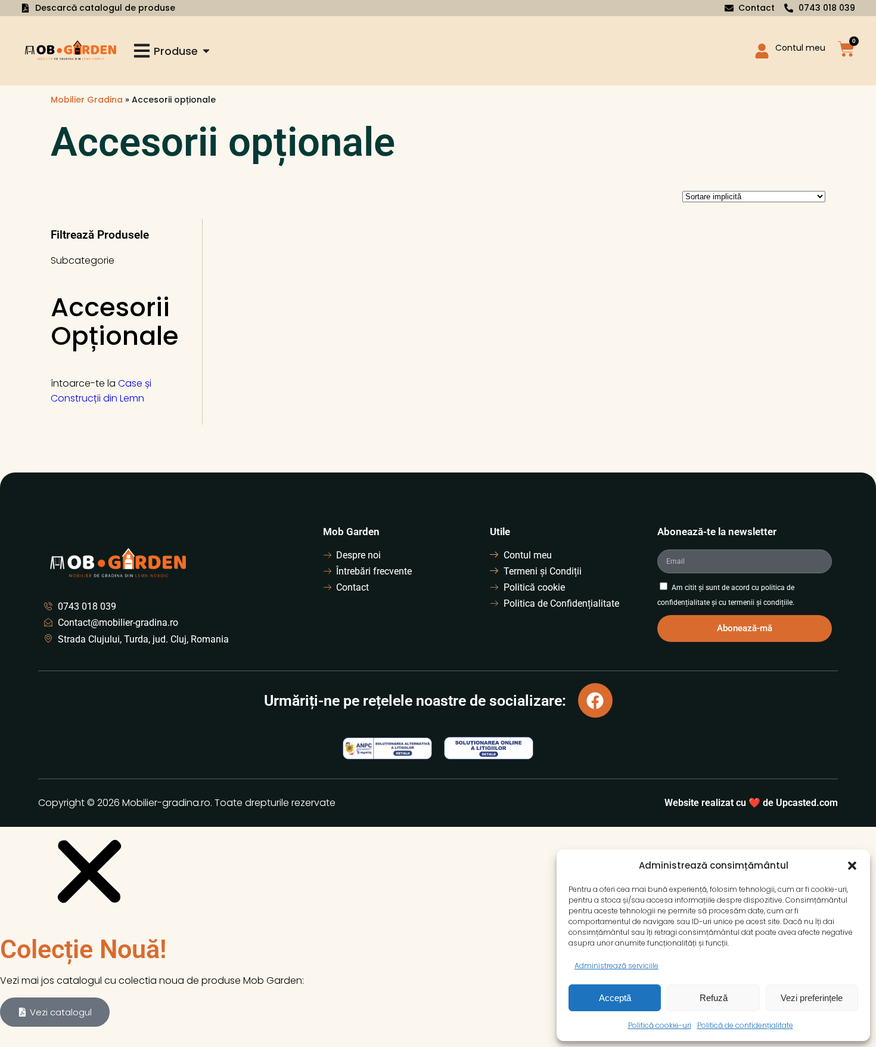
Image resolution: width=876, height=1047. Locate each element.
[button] (852, 866)
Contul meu (800, 48)
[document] (438, 934)
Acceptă (615, 998)
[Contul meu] (761, 51)
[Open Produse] (206, 51)
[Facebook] (595, 700)
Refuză (714, 998)
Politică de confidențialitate (745, 1025)
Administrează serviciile (616, 965)
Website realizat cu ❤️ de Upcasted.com (751, 802)
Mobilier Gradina (87, 100)
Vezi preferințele (812, 998)
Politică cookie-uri (659, 1025)
